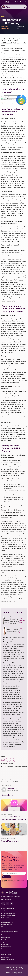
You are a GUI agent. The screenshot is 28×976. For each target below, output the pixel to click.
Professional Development (5, 27)
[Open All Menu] (24, 7)
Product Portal (5, 944)
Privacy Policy (13, 882)
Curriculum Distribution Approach (9, 931)
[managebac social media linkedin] (10, 760)
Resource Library (5, 937)
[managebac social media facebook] (3, 760)
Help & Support (5, 957)
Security (3, 949)
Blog (2, 942)
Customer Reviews (6, 946)
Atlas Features (5, 911)
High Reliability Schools (7, 922)
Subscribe (5, 877)
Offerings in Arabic (6, 926)
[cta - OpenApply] (3, 903)
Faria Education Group (22, 620)
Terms (8, 972)
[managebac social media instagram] (6, 760)
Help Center (4, 951)
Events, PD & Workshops (7, 959)
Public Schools (5, 917)
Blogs (5, 16)
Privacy (14, 972)
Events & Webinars (6, 940)
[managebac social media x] (13, 760)
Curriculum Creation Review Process (10, 920)
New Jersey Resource (6, 924)
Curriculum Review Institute (8, 929)
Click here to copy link (7, 763)
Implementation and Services (8, 915)
